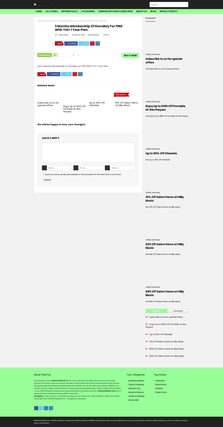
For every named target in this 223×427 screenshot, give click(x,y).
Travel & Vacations (136, 384)
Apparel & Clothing (136, 380)
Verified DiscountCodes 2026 (115, 11)
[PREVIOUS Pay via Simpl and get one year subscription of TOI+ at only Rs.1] (2, 420)
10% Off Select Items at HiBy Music (126, 104)
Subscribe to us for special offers (48, 104)
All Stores (52, 11)
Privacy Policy (168, 11)
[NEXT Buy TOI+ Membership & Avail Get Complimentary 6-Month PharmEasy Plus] (220, 420)
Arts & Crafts (133, 400)
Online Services (49, 21)
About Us (141, 11)
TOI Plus (106, 35)
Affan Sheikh (63, 35)
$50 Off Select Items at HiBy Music (165, 293)
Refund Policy (69, 11)
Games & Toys (134, 388)
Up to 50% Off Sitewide (97, 104)
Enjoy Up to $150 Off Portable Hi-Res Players (74, 109)
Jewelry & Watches (136, 396)
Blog (153, 11)
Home (39, 11)
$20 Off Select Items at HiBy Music (165, 246)
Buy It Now (130, 55)
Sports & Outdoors (136, 392)
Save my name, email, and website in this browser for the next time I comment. (83, 174)
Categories (88, 11)
